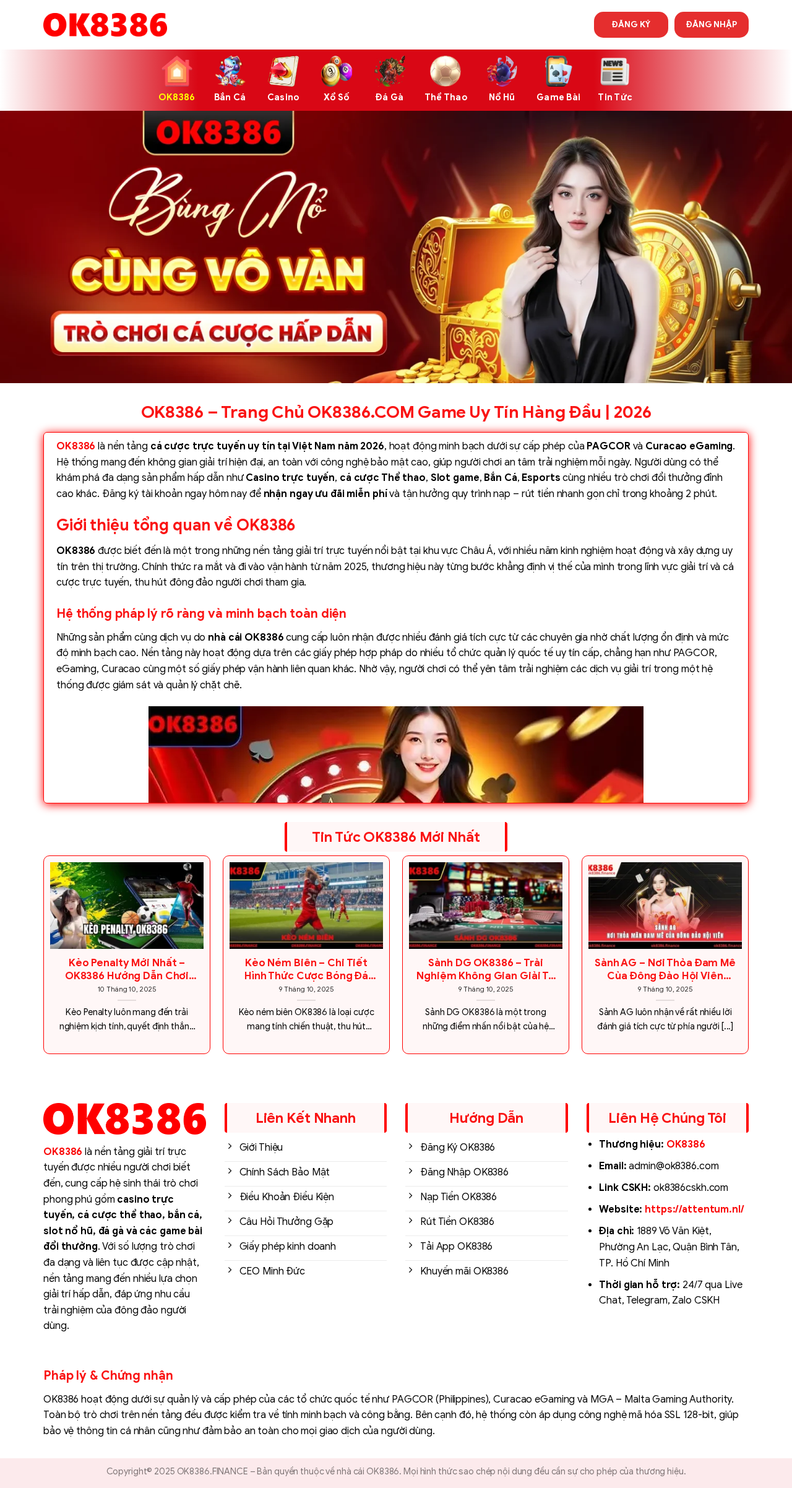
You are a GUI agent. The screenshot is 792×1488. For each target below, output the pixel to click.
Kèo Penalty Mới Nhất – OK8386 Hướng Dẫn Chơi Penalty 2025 (127, 969)
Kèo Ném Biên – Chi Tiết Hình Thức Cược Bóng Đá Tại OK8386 (306, 969)
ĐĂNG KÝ (631, 24)
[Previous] (44, 959)
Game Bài (558, 97)
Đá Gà (389, 97)
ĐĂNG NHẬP (711, 24)
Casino (283, 97)
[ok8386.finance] (105, 25)
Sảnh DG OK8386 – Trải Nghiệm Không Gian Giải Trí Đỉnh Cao (485, 969)
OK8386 (177, 97)
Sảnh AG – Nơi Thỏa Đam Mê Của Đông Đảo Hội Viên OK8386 (665, 969)
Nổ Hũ (502, 97)
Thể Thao (445, 97)
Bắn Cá (230, 97)
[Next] (748, 959)
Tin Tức (615, 97)
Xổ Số (336, 97)
